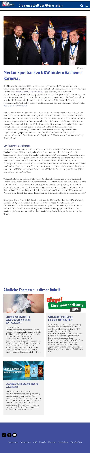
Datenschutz (25, 442)
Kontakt (42, 442)
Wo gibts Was (76, 442)
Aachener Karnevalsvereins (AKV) (30, 92)
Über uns (52, 442)
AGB (35, 442)
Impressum (13, 442)
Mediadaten (63, 442)
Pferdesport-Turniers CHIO (16, 106)
